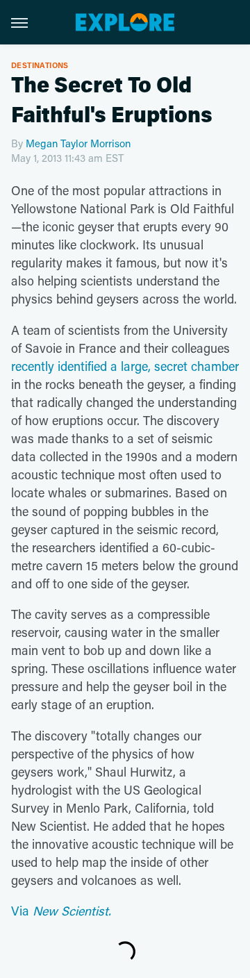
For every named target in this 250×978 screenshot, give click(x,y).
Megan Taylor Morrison (78, 143)
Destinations (40, 65)
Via (61, 910)
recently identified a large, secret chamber (125, 366)
